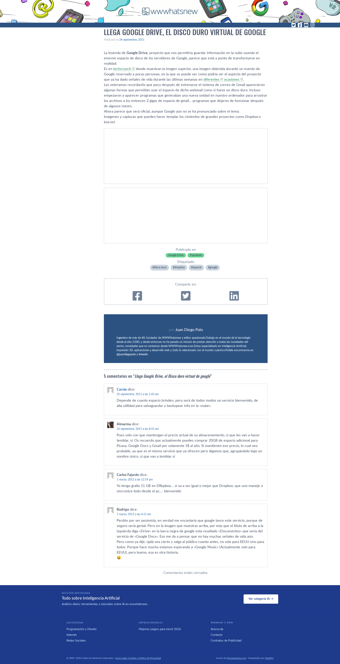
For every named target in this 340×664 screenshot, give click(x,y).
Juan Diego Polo (189, 330)
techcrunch (122, 69)
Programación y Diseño (82, 629)
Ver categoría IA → (261, 598)
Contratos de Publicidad (226, 640)
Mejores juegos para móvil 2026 (160, 629)
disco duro (160, 267)
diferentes (211, 79)
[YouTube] (306, 25)
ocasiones (231, 79)
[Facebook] (300, 25)
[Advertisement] (185, 156)
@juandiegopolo (126, 354)
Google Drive (176, 255)
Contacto (217, 634)
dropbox (180, 267)
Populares (196, 255)
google (213, 267)
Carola (122, 389)
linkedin (143, 354)
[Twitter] (293, 25)
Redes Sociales (76, 640)
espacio (197, 267)
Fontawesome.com (236, 658)
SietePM (269, 658)
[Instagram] (312, 25)
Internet (72, 634)
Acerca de (217, 629)
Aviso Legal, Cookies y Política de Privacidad (138, 658)
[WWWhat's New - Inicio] (170, 11)
